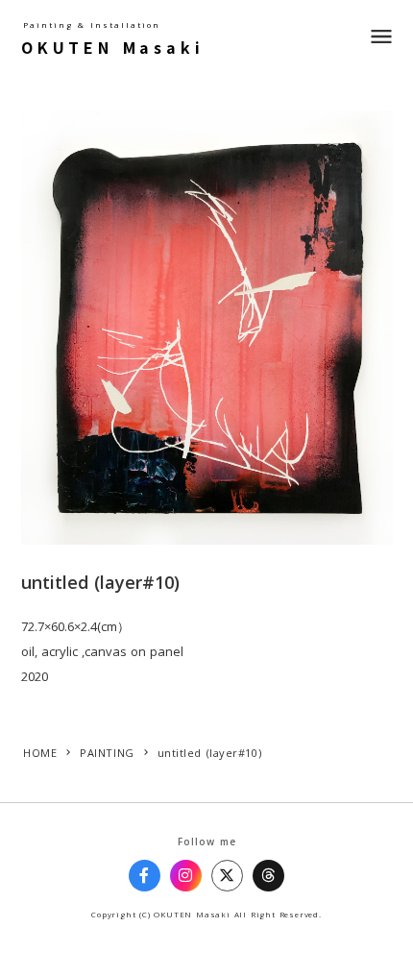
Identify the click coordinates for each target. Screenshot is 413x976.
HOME (40, 752)
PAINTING (107, 752)
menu (381, 36)
